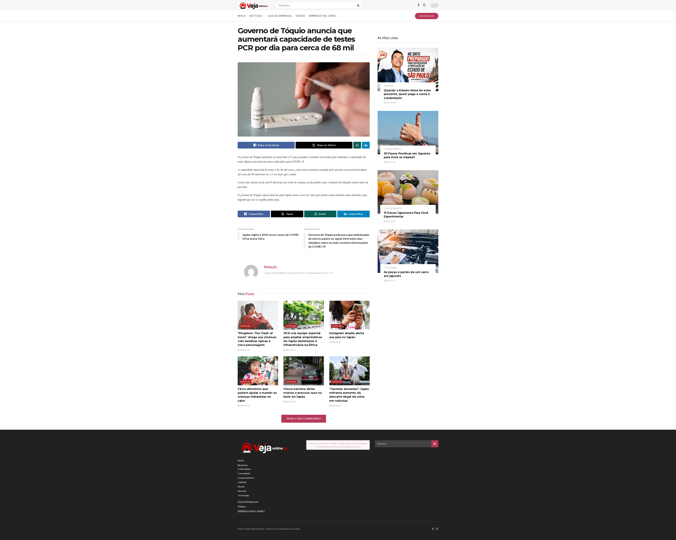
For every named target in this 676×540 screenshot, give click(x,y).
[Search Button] (358, 5)
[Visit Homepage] (253, 5)
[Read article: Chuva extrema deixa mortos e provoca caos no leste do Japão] (303, 370)
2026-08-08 (390, 102)
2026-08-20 (244, 350)
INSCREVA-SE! (426, 16)
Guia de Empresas (280, 15)
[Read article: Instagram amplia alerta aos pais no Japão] (349, 315)
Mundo (241, 486)
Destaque (389, 86)
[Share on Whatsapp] (357, 145)
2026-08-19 (336, 342)
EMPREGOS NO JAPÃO (322, 15)
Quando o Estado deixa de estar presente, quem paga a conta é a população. (407, 94)
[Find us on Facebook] (418, 5)
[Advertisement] (406, 475)
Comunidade (390, 268)
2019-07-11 (390, 280)
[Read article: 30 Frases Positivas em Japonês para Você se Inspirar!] (408, 132)
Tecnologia (243, 495)
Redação (270, 267)
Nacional (242, 491)
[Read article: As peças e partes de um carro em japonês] (408, 251)
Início (242, 15)
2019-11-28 (390, 162)
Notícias (256, 15)
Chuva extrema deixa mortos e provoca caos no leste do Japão (302, 393)
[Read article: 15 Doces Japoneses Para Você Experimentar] (408, 192)
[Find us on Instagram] (424, 5)
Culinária (242, 482)
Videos (300, 15)
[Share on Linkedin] (366, 145)
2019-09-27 (390, 221)
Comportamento (393, 149)
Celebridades (244, 469)
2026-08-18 (244, 405)
